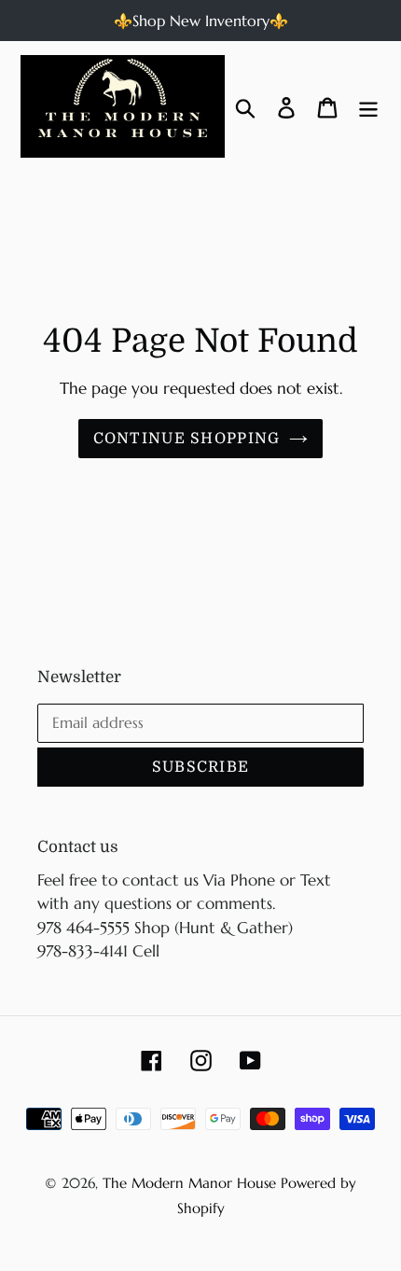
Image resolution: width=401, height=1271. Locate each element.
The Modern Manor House (189, 1183)
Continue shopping (187, 438)
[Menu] (368, 106)
